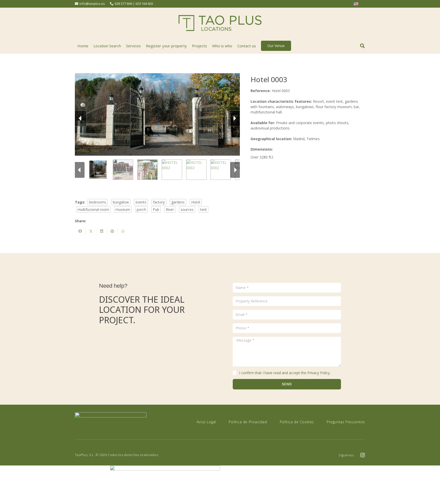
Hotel (195, 202)
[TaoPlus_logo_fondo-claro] (220, 23)
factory (159, 202)
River (170, 209)
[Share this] (80, 231)
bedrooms (97, 202)
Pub (156, 209)
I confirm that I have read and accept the (285, 372)
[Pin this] (112, 231)
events (140, 202)
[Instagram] (362, 455)
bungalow (121, 202)
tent (203, 209)
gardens (178, 202)
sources (187, 209)
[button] (362, 45)
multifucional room (93, 209)
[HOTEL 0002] (98, 169)
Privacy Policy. (319, 372)
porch (141, 209)
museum (123, 209)
